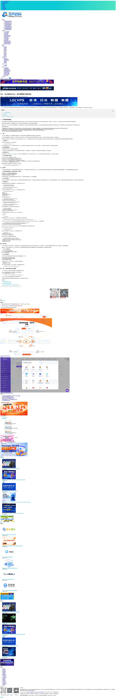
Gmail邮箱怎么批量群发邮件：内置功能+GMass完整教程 (11, 395)
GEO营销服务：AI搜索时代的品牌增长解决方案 (10, 568)
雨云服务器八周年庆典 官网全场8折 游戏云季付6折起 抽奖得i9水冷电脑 (13, 479)
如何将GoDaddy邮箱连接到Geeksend (8, 398)
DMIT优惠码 (6, 34)
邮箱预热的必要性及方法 (7, 281)
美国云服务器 (4, 683)
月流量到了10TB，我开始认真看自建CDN (9, 623)
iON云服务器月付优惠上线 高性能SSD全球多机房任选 (10, 468)
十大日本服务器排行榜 (7, 27)
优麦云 (5, 55)
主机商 (3, 45)
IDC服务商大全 (6, 68)
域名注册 (3, 680)
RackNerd (5, 52)
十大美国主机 (4, 677)
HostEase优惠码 (6, 38)
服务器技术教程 (6, 60)
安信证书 (3, 684)
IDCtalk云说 (4, 681)
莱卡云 (5, 53)
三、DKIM (4, 114)
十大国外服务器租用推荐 (8, 26)
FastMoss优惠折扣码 (7, 36)
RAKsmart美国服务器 (5, 1)
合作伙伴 (3, 676)
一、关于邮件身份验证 (6, 112)
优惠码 (3, 30)
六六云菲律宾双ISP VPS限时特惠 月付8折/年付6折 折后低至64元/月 (13, 513)
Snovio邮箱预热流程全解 (6, 400)
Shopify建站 (4, 7)
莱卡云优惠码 (6, 39)
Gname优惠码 (6, 33)
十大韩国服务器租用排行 (8, 28)
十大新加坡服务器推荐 (7, 29)
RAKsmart (6, 422)
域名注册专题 (6, 67)
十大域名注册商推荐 (7, 25)
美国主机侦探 (5, 286)
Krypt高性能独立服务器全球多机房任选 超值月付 (10, 645)
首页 (3, 19)
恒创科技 (5, 56)
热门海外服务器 (6, 74)
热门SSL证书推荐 (7, 73)
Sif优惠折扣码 (6, 37)
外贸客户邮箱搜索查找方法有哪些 (7, 396)
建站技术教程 (6, 59)
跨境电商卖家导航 (7, 69)
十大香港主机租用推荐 (7, 24)
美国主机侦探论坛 (18, 305)
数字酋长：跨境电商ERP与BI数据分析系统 (9, 534)
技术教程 (3, 57)
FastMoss (5, 50)
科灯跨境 (3, 672)
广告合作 (3, 9)
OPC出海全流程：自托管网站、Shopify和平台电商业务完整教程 (12, 545)
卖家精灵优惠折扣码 (7, 35)
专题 (3, 66)
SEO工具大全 (6, 75)
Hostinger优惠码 (6, 32)
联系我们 (3, 673)
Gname (5, 48)
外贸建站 (3, 6)
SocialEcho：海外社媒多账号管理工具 (8, 579)
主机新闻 (5, 64)
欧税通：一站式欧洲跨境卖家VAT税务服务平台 (9, 590)
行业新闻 (5, 65)
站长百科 (3, 678)
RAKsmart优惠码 (6, 31)
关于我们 (3, 670)
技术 (7, 96)
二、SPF (4, 113)
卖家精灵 (5, 49)
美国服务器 (4, 674)
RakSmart (5, 46)
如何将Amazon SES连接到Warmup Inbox (8, 397)
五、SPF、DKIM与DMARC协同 (8, 116)
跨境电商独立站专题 (7, 70)
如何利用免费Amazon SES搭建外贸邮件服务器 (9, 399)
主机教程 (5, 58)
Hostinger (5, 47)
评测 (3, 44)
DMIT (5, 51)
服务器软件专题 (6, 72)
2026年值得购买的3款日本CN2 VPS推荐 (8, 656)
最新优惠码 (2, 457)
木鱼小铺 (3, 685)
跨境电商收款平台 (7, 71)
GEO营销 (3, 76)
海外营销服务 (4, 8)
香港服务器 (4, 671)
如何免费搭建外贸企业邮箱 (7, 283)
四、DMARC (5, 115)
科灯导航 (3, 669)
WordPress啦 (4, 675)
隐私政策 (3, 679)
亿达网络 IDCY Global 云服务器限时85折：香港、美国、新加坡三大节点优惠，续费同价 (16, 502)
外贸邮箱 (3, 300)
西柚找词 (5, 54)
